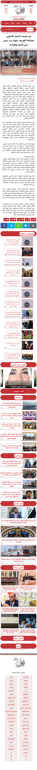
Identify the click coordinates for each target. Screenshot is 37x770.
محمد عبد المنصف (25, 81)
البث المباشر (11, 715)
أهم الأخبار (18, 503)
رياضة (12, 23)
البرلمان (26, 739)
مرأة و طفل (25, 728)
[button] (33, 378)
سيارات (26, 732)
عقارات (11, 728)
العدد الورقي (18, 391)
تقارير (18, 23)
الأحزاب (26, 735)
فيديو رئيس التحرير (11, 711)
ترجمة (11, 742)
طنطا (12, 219)
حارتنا (11, 732)
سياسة (24, 23)
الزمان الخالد (25, 715)
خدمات (26, 718)
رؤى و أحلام (25, 725)
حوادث (11, 687)
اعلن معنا (25, 749)
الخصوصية (11, 749)
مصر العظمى (25, 701)
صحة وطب (11, 691)
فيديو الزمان (25, 711)
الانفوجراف (11, 722)
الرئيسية (25, 677)
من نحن (11, 746)
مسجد (20, 219)
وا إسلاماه (26, 704)
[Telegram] (25, 225)
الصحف (11, 708)
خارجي (7, 23)
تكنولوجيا (25, 694)
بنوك (11, 735)
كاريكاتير (11, 701)
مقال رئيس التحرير (18, 364)
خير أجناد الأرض (11, 718)
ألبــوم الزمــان (11, 739)
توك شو (11, 725)
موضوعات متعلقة (27, 233)
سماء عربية (26, 722)
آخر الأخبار (19, 455)
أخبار (30, 23)
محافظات (30, 29)
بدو (5, 219)
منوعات (11, 694)
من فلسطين (25, 746)
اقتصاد (26, 687)
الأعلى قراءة (18, 567)
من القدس (26, 742)
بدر (27, 219)
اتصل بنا (25, 752)
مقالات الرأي (11, 704)
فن (26, 691)
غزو (32, 219)
